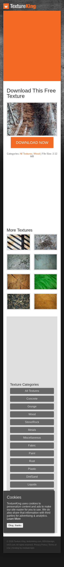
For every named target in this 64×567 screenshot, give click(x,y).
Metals (32, 429)
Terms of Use (47, 5)
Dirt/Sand (32, 476)
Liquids (32, 484)
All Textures (26, 153)
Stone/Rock (32, 422)
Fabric (32, 445)
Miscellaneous (32, 437)
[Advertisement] (32, 46)
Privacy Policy (40, 545)
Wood (37, 153)
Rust (32, 461)
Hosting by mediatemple (23, 548)
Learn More (14, 518)
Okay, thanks (15, 525)
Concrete (32, 398)
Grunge (32, 406)
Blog (58, 5)
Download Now (32, 142)
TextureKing (19, 6)
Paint (32, 453)
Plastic (32, 468)
